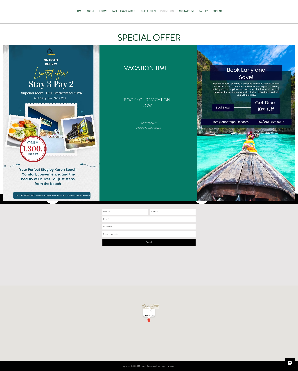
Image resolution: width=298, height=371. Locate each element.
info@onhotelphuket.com (148, 128)
